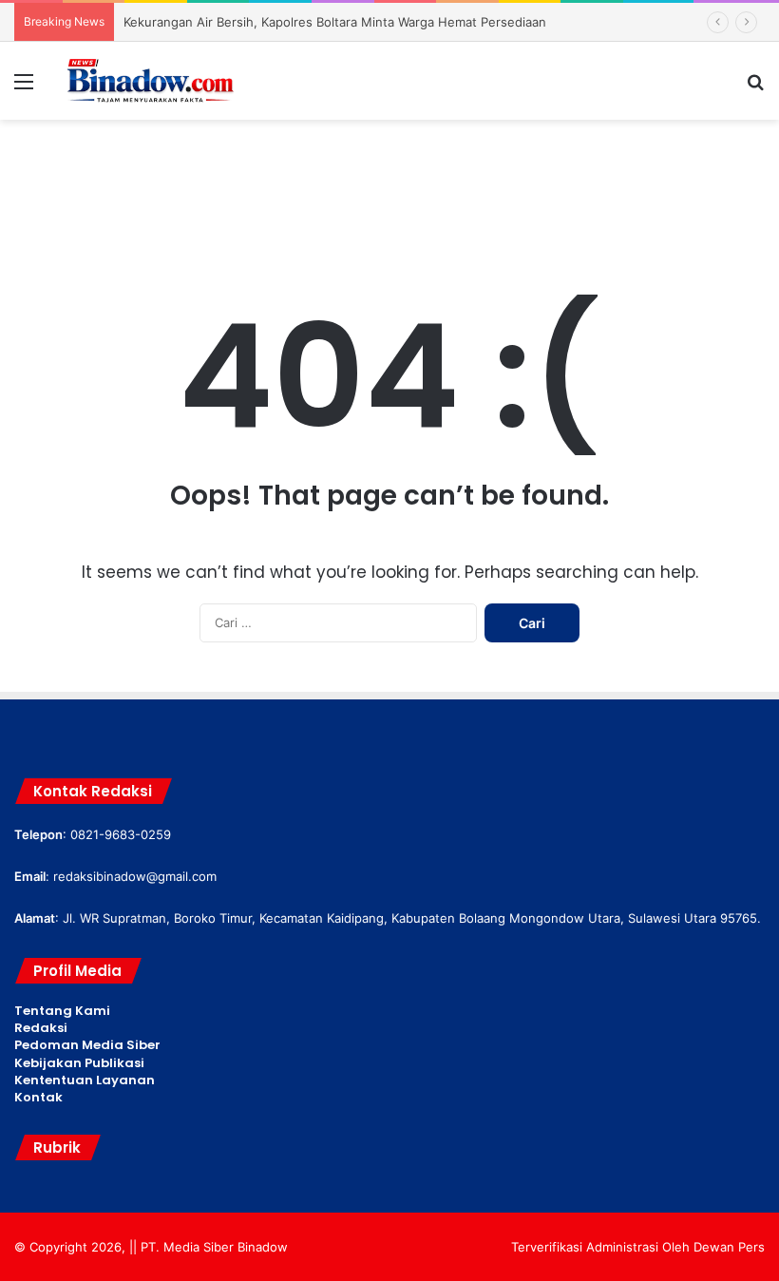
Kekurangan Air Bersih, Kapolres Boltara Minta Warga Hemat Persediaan (335, 21)
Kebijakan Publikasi (79, 1063)
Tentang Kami (62, 1011)
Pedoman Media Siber (87, 1045)
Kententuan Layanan (84, 1080)
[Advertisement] (389, 181)
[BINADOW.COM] (152, 80)
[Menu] (23, 88)
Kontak (38, 1097)
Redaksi (40, 1028)
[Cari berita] (755, 88)
